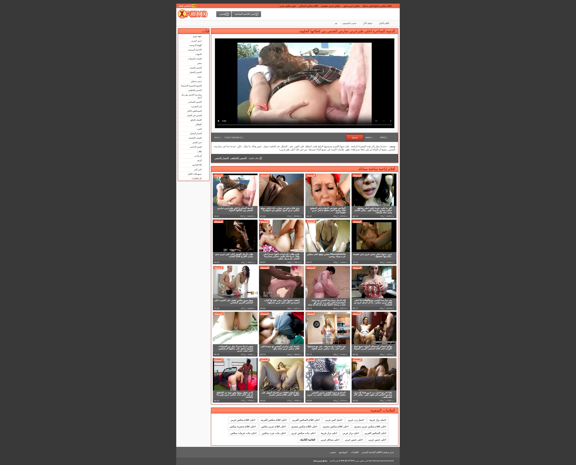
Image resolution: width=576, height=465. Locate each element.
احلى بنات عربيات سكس (243, 433)
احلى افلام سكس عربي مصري (370, 426)
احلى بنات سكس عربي (303, 433)
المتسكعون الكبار (194, 111)
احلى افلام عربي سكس (273, 426)
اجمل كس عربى (333, 419)
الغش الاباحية (196, 147)
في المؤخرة (196, 106)
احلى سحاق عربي (330, 439)
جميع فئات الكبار (195, 174)
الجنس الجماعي (195, 102)
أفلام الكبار (384, 23)
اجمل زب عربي (356, 419)
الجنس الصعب (195, 67)
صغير (199, 63)
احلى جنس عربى (377, 439)
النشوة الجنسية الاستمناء (191, 85)
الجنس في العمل (194, 115)
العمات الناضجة (195, 138)
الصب (199, 129)
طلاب (199, 151)
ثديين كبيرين (196, 40)
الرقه (199, 160)
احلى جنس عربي (354, 439)
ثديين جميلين (196, 81)
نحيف (199, 76)
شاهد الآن (367, 23)
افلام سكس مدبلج (383, 6)
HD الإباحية (197, 165)
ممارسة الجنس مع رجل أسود (191, 96)
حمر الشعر (197, 142)
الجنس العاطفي (195, 90)
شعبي (333, 452)
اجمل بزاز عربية (377, 419)
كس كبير (198, 169)
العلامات (355, 452)
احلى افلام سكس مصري (304, 426)
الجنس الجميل (195, 72)
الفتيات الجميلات (195, 58)
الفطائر (198, 124)
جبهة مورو (197, 36)
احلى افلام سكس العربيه (274, 419)
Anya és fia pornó (387, 461)
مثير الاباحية (334, 461)
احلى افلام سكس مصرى (336, 426)
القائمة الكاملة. (307, 439)
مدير (392, 452)
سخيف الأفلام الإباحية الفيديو (375, 452)
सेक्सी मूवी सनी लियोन (347, 461)
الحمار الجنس (221, 158)
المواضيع (343, 452)
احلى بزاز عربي (351, 433)
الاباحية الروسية (195, 49)
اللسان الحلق (196, 120)
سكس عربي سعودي (330, 6)
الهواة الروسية (195, 45)
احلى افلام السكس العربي (306, 419)
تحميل (355, 137)
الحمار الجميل (196, 133)
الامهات (198, 54)
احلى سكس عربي (362, 461)
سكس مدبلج (369, 6)
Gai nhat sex (374, 461)
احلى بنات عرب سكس (274, 433)
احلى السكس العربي (375, 433)
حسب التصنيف (349, 23)
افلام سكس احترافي (308, 6)
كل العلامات (196, 178)
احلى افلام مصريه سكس (243, 426)
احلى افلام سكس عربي (243, 419)
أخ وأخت (198, 156)
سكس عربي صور (351, 6)
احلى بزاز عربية (329, 433)
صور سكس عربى (287, 6)
